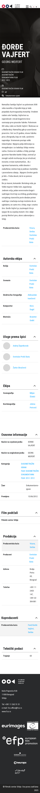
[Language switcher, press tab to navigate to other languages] (35, 6)
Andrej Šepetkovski (20, 346)
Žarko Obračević (19, 367)
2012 (3, 80)
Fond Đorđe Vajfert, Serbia (32, 628)
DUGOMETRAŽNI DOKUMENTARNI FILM (30, 474)
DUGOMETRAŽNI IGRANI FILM (12, 72)
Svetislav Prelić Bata (33, 238)
